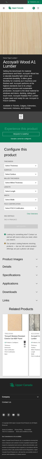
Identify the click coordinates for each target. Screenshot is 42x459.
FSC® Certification (12, 204)
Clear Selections (32, 214)
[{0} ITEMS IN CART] (38, 8)
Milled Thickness (11, 178)
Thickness (8, 161)
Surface (8, 170)
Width (6, 195)
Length (7, 187)
